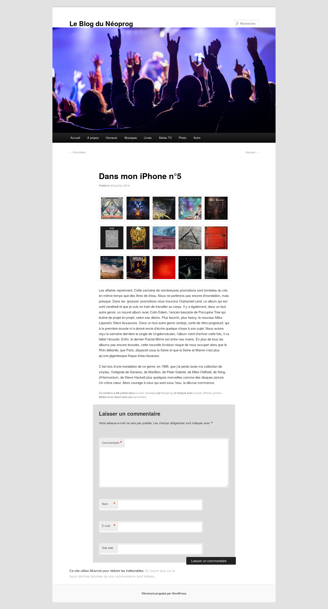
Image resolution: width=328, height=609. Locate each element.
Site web (107, 548)
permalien (139, 397)
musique (150, 393)
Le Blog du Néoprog (101, 23)
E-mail (108, 525)
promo (217, 393)
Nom (108, 503)
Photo (182, 138)
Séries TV (165, 138)
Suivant (252, 152)
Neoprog (167, 393)
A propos (93, 138)
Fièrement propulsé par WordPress (164, 593)
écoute (139, 393)
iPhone (207, 393)
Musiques (131, 138)
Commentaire (112, 442)
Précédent (77, 152)
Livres (148, 138)
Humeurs (111, 138)
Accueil (75, 138)
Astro (196, 138)
